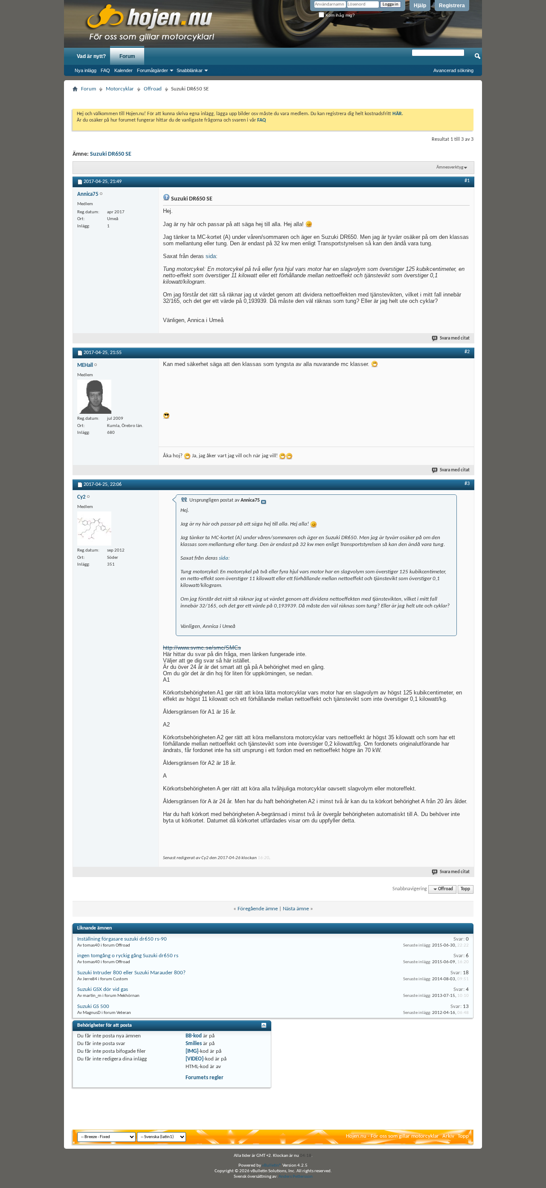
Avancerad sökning (453, 70)
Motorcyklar (120, 89)
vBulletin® (272, 1165)
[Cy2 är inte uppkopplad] (94, 528)
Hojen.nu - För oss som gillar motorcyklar (392, 1136)
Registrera (452, 6)
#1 (467, 180)
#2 (467, 351)
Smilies (194, 1043)
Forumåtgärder (152, 70)
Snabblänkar (190, 70)
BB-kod (194, 1036)
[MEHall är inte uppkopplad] (94, 397)
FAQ (105, 70)
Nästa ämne (296, 909)
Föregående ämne (258, 909)
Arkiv (448, 1136)
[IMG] (192, 1051)
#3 (467, 483)
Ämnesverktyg (449, 167)
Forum (127, 56)
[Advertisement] (273, 98)
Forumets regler (205, 1078)
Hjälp (420, 6)
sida (211, 256)
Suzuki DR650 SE (110, 154)
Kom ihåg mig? (339, 15)
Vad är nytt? (91, 56)
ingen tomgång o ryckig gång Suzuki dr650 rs (127, 956)
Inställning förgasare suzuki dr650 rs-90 (122, 939)
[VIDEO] (194, 1059)
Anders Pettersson (296, 1176)
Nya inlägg (85, 70)
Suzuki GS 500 (93, 1006)
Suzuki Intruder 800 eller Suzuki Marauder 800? (131, 973)
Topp (465, 889)
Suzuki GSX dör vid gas (102, 989)
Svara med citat (455, 338)
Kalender (123, 70)
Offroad (153, 89)
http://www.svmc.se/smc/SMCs (202, 648)
